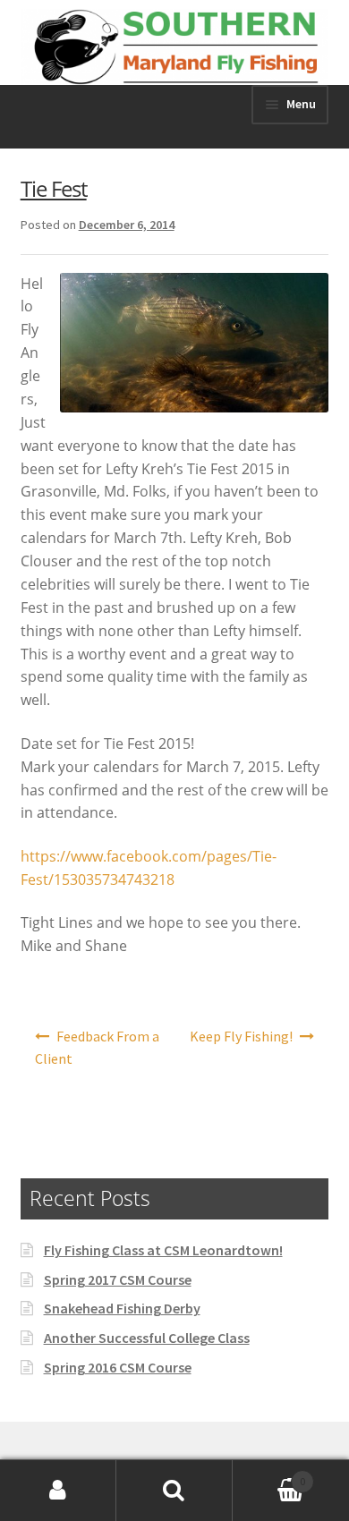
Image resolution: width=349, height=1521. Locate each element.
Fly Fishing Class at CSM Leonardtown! (163, 1250)
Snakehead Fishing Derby (122, 1308)
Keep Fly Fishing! (241, 1036)
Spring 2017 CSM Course (118, 1279)
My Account (58, 1490)
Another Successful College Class (147, 1338)
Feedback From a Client (97, 1047)
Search (174, 1490)
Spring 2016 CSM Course (118, 1367)
